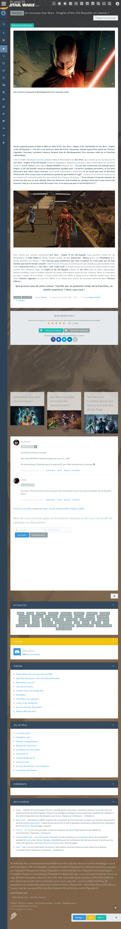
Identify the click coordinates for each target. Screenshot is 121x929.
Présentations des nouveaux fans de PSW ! (34, 674)
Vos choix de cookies (44, 903)
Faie (51, 837)
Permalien (76, 470)
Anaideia (80, 508)
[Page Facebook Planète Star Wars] (70, 3)
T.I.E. (29, 830)
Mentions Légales (25, 903)
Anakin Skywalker (27, 877)
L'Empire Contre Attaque (34, 874)
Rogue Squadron (63, 623)
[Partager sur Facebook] (53, 339)
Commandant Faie (24, 837)
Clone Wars (98, 881)
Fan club (79, 616)
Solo (106, 623)
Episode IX (92, 613)
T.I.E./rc (19, 830)
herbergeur (21, 694)
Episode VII (37, 616)
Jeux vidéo (24, 620)
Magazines (58, 620)
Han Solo (52, 877)
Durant (79, 165)
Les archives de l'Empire (26, 770)
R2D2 (100, 877)
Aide (91, 917)
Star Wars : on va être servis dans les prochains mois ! (62, 401)
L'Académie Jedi (23, 737)
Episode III (66, 613)
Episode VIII (51, 616)
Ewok (18, 810)
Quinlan (56, 843)
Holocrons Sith (22, 762)
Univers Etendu (104, 626)
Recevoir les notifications (22, 25)
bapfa (73, 508)
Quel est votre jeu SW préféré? (29, 707)
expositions (16, 884)
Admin (59, 470)
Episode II (53, 613)
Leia (44, 877)
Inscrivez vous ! (38, 535)
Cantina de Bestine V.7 (25, 758)
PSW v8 (13, 903)
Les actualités (26, 508)
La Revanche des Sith (70, 870)
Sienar (71, 830)
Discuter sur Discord (53, 330)
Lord (42, 149)
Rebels (36, 623)
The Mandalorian (85, 626)
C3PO (94, 877)
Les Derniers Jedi (74, 888)
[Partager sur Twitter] (64, 339)
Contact (57, 903)
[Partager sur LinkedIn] (69, 339)
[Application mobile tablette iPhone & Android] (54, 3)
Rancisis (47, 843)
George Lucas (106, 863)
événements (32, 884)
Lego (68, 881)
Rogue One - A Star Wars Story (86, 884)
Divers (30, 613)
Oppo (40, 843)
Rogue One (47, 623)
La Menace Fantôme (58, 867)
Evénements (65, 616)
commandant (43, 837)
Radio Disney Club (20, 897)
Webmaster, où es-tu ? (25, 682)
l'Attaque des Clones (36, 870)
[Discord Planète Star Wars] (93, 3)
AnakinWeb (51, 863)
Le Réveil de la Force (93, 867)
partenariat (18, 892)
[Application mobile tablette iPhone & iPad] (59, 3)
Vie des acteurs (64, 629)
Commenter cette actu (79, 330)
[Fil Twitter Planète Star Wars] (82, 3)
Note (100, 917)
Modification (50, 470)
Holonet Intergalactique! (27, 741)
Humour (90, 616)
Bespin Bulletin (37, 159)
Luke (39, 877)
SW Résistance (49, 626)
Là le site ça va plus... (25, 686)
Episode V (104, 613)
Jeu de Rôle (103, 616)
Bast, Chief (20, 820)
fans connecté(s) (31, 652)
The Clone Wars (66, 626)
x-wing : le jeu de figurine (26, 703)
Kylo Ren (85, 877)
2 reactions (20, 300)
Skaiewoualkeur (63, 508)
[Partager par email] (75, 339)
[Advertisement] (63, 118)
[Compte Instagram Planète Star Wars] (76, 3)
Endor (50, 810)
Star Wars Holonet (38, 897)
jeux (63, 881)
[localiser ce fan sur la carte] (35, 446)
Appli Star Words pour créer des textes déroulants (38, 678)
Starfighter (33, 626)
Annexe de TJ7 (22, 753)
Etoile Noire (35, 823)
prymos (25, 441)
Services (96, 623)
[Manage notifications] (115, 907)
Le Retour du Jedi (69, 874)
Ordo (24, 480)
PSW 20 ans (24, 623)
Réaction (67, 470)
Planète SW (103, 620)
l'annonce (57, 263)
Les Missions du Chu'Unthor (28, 749)
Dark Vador (74, 877)
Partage (78, 917)
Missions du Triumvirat (26, 745)
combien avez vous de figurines (29, 690)
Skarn (45, 508)
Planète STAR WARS (23, 3)
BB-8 (108, 877)
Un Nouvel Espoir (103, 870)
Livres (36, 620)
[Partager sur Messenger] (58, 339)
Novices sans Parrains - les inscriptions (32, 766)
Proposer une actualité (106, 18)
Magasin (46, 620)
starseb (52, 508)
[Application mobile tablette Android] (65, 3)
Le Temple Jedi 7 (23, 733)
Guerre (29, 840)
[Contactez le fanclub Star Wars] (104, 3)
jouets (57, 881)
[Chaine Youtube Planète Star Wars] (87, 3)
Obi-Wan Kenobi (87, 620)
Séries (86, 623)
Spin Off (20, 626)
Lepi (18, 847)
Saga (77, 623)
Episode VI (24, 616)
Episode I (41, 613)
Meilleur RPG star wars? (26, 711)
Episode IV (79, 613)
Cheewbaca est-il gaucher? (27, 699)
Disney (16, 867)
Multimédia (72, 620)
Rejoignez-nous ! (70, 903)
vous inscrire (96, 518)
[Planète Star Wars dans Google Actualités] (98, 3)
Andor (20, 613)
